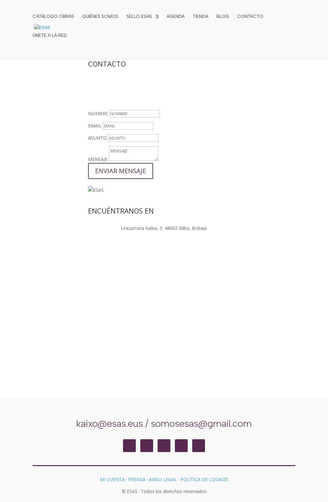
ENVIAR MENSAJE (120, 170)
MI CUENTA (112, 479)
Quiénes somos (100, 16)
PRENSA (136, 479)
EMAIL (95, 126)
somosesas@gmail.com (201, 423)
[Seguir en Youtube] (198, 445)
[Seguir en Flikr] (181, 445)
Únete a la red (50, 35)
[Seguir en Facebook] (146, 445)
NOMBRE (98, 113)
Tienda (200, 16)
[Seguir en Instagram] (129, 445)
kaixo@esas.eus (109, 423)
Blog (223, 16)
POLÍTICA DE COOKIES (204, 479)
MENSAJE (98, 159)
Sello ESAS (139, 16)
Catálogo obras (53, 16)
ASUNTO (97, 138)
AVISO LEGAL (163, 479)
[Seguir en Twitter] (164, 445)
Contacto (250, 16)
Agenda (175, 16)
